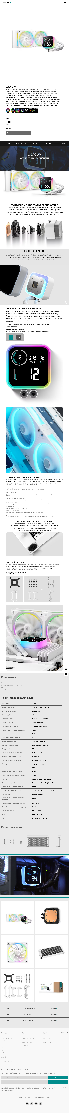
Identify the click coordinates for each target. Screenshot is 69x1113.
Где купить (25, 1045)
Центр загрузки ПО (6, 1061)
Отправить (57, 1078)
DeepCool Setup (27, 1014)
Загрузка (53, 1008)
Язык (57, 1082)
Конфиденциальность (7, 1090)
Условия (53, 1088)
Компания (25, 1033)
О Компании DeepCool (28, 1038)
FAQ (2, 1044)
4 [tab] (36, 72)
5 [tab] (38, 72)
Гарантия (3, 1047)
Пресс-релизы (47, 1042)
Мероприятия (46, 1038)
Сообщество (47, 1033)
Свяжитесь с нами (27, 1042)
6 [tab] (41, 72)
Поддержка (5, 1033)
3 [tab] (33, 72)
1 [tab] (28, 72)
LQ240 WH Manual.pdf (29, 1008)
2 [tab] (31, 72)
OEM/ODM (64, 1033)
